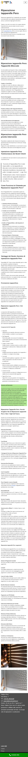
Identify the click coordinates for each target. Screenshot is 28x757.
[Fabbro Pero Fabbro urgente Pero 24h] (6, 2)
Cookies (3, 748)
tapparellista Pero (8, 31)
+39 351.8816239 (9, 699)
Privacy (2, 751)
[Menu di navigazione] (25, 2)
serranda (13, 485)
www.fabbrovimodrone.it (11, 701)
